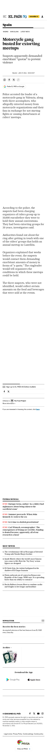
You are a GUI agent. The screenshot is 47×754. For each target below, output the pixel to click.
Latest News (25, 32)
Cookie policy (38, 734)
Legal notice (8, 734)
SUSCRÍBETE (34, 16)
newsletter (8, 621)
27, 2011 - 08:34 (26, 73)
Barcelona (14, 32)
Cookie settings (28, 734)
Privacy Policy (17, 734)
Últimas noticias (11, 499)
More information (8, 403)
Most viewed (9, 546)
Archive (6, 648)
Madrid (5, 32)
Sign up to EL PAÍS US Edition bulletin (21, 387)
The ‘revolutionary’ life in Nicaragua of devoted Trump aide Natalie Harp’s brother (24, 553)
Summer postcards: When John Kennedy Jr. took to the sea (20, 515)
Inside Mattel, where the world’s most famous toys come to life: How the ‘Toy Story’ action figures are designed (23, 561)
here (38, 409)
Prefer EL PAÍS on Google (15, 86)
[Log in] (42, 16)
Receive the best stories (14, 627)
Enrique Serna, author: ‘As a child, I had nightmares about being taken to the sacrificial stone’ (23, 506)
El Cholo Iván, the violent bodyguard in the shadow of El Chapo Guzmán (22, 569)
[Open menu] (5, 16)
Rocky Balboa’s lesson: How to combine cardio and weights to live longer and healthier (23, 585)
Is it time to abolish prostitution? (23, 522)
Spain (7, 25)
